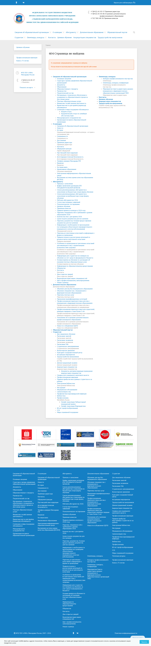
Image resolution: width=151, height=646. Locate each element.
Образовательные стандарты (67, 89)
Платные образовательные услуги (69, 101)
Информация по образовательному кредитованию (75, 266)
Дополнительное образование (91, 32)
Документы (61, 85)
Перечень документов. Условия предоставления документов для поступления (74, 222)
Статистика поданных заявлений (68, 202)
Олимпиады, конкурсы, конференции (116, 83)
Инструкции (61, 387)
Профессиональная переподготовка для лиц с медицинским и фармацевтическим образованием (74, 302)
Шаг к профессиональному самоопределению (73, 280)
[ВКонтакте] (24, 2)
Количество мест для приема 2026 (69, 217)
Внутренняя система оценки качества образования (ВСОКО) (49, 529)
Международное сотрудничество (69, 118)
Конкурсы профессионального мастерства (118, 79)
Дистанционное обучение (66, 334)
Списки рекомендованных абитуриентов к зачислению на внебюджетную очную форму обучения (73, 196)
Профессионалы (63, 398)
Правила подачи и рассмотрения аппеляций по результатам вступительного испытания (73, 238)
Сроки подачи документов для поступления (72, 219)
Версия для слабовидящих (123, 3)
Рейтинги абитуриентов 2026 (67, 200)
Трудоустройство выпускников (110, 37)
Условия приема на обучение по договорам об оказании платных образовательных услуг (73, 261)
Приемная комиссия (64, 208)
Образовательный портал (117, 32)
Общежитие (61, 268)
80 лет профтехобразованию (67, 408)
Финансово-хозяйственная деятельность (71, 103)
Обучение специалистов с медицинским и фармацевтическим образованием (71, 292)
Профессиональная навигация (26, 58)
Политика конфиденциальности (126, 633)
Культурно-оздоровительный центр (69, 352)
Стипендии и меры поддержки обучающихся (73, 109)
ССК (58, 410)
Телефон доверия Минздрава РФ (69, 161)
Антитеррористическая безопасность (70, 157)
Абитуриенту (71, 32)
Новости (60, 128)
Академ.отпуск (66, 111)
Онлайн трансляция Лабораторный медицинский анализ (73, 403)
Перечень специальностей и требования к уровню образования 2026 (72, 527)
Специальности (62, 136)
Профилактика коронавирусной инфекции (71, 394)
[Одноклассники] (17, 2)
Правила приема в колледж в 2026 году (71, 210)
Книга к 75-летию (22, 61)
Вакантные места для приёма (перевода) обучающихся (23, 520)
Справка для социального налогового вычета (73, 375)
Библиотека (61, 396)
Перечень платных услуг (65, 295)
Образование (61, 87)
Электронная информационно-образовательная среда (48, 524)
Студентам (19, 37)
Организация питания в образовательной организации (24, 534)
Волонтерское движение (66, 350)
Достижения (61, 140)
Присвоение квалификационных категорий (72, 299)
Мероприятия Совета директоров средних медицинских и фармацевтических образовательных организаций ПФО (118, 91)
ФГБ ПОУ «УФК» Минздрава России (27, 74)
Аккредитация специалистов (84, 37)
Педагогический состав (65, 93)
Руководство (61, 91)
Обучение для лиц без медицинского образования (75, 289)
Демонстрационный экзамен (67, 363)
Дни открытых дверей (65, 274)
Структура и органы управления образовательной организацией (24, 483)
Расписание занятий (64, 336)
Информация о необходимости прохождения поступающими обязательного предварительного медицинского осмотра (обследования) (74, 227)
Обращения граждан (64, 149)
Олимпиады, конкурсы (35, 37)
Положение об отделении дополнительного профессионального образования (73, 318)
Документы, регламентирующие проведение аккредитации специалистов (77, 372)
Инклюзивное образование (66, 169)
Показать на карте (26, 87)
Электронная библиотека (66, 383)
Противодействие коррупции (67, 153)
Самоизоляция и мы (64, 392)
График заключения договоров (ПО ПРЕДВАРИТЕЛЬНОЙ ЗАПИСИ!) (69, 187)
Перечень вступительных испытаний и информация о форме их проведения (72, 561)
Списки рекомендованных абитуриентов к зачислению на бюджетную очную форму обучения (75, 191)
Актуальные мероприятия (66, 355)
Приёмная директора (64, 142)
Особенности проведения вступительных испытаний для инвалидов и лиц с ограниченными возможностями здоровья (75, 245)
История (60, 130)
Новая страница (62, 282)
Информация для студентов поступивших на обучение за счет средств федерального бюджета (75, 257)
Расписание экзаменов (65, 340)
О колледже (57, 32)
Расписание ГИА (62, 344)
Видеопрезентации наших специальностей (72, 278)
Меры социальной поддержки (67, 412)
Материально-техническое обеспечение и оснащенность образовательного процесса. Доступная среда (72, 97)
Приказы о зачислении (65, 184)
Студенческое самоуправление (68, 346)
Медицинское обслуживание (67, 390)
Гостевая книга (62, 167)
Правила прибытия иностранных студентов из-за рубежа (122, 520)
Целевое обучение (64, 37)
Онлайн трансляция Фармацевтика (73, 406)
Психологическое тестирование (68, 204)
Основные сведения (64, 79)
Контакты (52, 37)
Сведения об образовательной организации (32, 32)
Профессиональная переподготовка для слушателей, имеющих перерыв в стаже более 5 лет (76, 310)
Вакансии (60, 163)
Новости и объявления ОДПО (67, 326)
